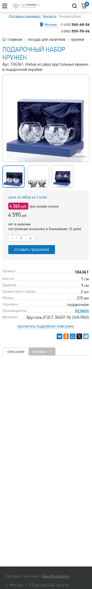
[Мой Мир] (72, 336)
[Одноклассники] (66, 336)
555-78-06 (75, 31)
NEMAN (82, 311)
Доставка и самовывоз (25, 16)
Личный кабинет (70, 16)
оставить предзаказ (31, 249)
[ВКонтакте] (59, 336)
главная (15, 39)
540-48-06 (75, 24)
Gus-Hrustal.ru (55, 576)
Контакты (49, 16)
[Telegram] (86, 336)
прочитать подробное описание (45, 326)
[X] (79, 336)
